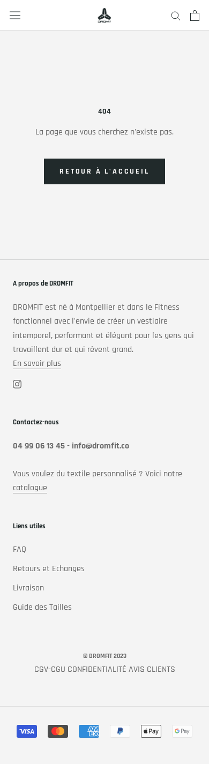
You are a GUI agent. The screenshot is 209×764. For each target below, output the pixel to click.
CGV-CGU (49, 669)
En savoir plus (37, 363)
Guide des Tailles (42, 607)
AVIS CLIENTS (152, 669)
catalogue (30, 487)
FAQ (19, 549)
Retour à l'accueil (104, 171)
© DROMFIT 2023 (104, 656)
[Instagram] (17, 384)
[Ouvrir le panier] (194, 15)
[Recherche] (176, 15)
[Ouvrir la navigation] (15, 15)
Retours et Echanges (49, 568)
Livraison (28, 588)
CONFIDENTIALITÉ (97, 669)
